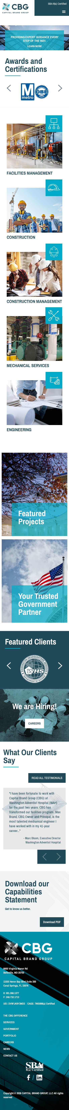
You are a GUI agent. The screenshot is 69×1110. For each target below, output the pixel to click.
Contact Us (10, 1055)
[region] (34, 42)
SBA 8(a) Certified (57, 3)
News (6, 1049)
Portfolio (9, 1035)
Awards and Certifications (26, 64)
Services (9, 1022)
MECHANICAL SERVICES (28, 365)
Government (11, 1029)
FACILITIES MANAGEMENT (30, 173)
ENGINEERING (19, 430)
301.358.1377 (12, 993)
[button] (63, 11)
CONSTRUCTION (21, 237)
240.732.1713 (12, 997)
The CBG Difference (15, 1015)
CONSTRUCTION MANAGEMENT (34, 301)
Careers (8, 1042)
